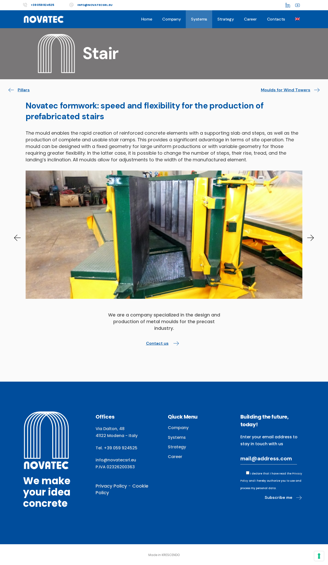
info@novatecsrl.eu (94, 5)
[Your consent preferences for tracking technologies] (319, 556)
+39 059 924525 (42, 5)
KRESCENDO (171, 555)
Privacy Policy (111, 486)
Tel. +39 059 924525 (116, 448)
